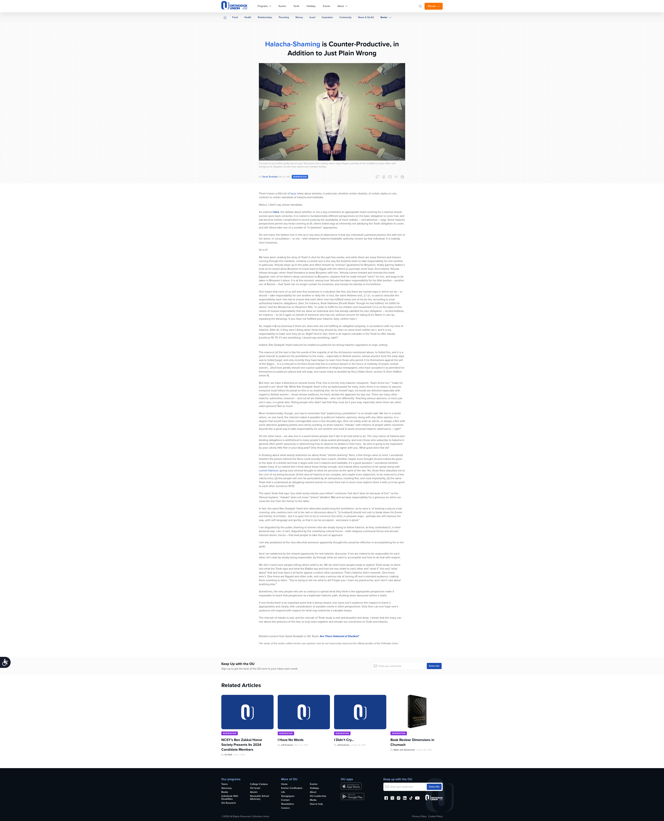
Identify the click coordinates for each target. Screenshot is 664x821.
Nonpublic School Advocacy (259, 798)
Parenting (284, 17)
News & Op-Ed (366, 17)
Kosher (282, 6)
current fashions (268, 470)
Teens (224, 784)
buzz (293, 193)
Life (283, 792)
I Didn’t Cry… (344, 739)
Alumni (253, 792)
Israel (312, 17)
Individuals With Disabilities (229, 798)
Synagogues (287, 796)
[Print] (402, 177)
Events (326, 6)
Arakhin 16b (328, 497)
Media (313, 800)
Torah (296, 6)
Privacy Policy (419, 816)
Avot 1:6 (282, 387)
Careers (285, 808)
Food (235, 17)
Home (284, 784)
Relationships (265, 17)
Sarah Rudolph (270, 177)
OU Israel (255, 788)
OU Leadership (318, 796)
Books (224, 792)
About (341, 6)
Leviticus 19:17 (285, 486)
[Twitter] (377, 177)
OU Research (228, 803)
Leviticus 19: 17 (268, 338)
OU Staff (228, 754)
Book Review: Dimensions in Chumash (412, 742)
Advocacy (226, 788)
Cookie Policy (435, 816)
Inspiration (327, 17)
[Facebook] (383, 177)
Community (345, 17)
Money (299, 17)
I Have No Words (291, 739)
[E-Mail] (390, 177)
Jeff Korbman (287, 745)
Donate (432, 6)
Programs (263, 6)
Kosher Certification (291, 788)
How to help (316, 804)
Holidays (311, 6)
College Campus (259, 784)
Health (247, 17)
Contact (285, 800)
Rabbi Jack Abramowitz (404, 749)
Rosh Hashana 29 (331, 303)
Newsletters (287, 804)
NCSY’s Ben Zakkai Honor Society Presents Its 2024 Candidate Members (241, 744)
